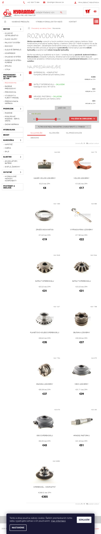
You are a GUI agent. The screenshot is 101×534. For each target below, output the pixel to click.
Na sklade (36, 114)
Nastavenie (18, 527)
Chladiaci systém (13, 57)
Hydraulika (9, 130)
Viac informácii (58, 521)
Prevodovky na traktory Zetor (10, 77)
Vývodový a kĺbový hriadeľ (12, 97)
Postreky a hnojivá (9, 187)
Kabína (8, 148)
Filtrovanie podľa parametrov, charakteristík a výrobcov (62, 127)
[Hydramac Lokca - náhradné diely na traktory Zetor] (19, 13)
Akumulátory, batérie (11, 162)
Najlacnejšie (36, 133)
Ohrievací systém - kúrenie (13, 61)
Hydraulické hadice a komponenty (11, 178)
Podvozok (8, 109)
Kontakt (73, 22)
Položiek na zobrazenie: (83, 119)
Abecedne (35, 138)
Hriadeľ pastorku (48, 96)
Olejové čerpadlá (13, 50)
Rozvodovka (10, 83)
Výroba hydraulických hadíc (49, 22)
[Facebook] (3, 2)
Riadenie (8, 113)
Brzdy (6, 135)
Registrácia (94, 2)
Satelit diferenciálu (49, 84)
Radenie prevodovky (10, 87)
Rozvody (9, 46)
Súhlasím (84, 520)
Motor (6, 29)
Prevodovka (10, 92)
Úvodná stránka (5, 21)
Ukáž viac (62, 108)
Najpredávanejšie (74, 133)
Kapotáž (8, 144)
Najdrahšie (54, 133)
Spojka (8, 66)
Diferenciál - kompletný (46, 72)
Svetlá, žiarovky (12, 167)
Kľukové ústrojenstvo (11, 34)
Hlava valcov (11, 39)
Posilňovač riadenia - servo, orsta (12, 118)
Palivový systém (12, 43)
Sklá (7, 151)
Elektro (7, 157)
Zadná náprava (12, 124)
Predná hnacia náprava (11, 102)
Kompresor (10, 53)
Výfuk (7, 69)
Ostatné (7, 172)
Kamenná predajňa (20, 22)
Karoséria (8, 140)
